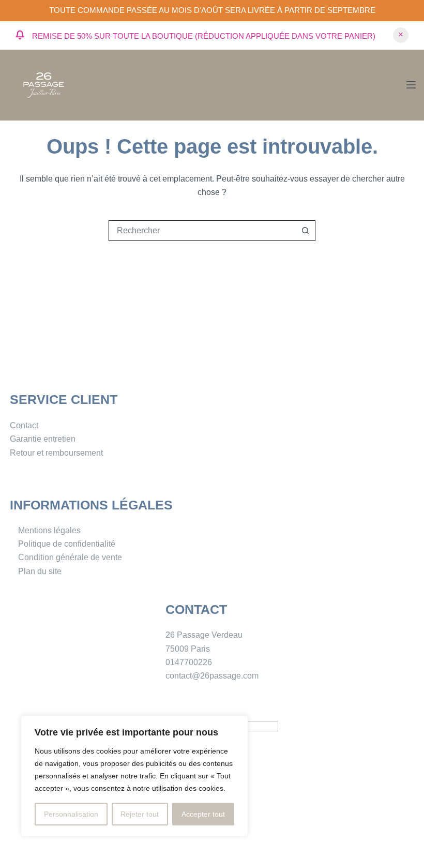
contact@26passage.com (212, 675)
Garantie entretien (42, 438)
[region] (134, 775)
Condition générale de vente (70, 557)
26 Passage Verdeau (204, 634)
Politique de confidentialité (66, 543)
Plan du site (40, 571)
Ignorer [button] (400, 35)
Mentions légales (49, 530)
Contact (24, 425)
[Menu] (411, 84)
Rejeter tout (139, 814)
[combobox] (202, 230)
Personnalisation (71, 814)
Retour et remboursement (56, 452)
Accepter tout (203, 814)
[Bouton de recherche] (305, 230)
